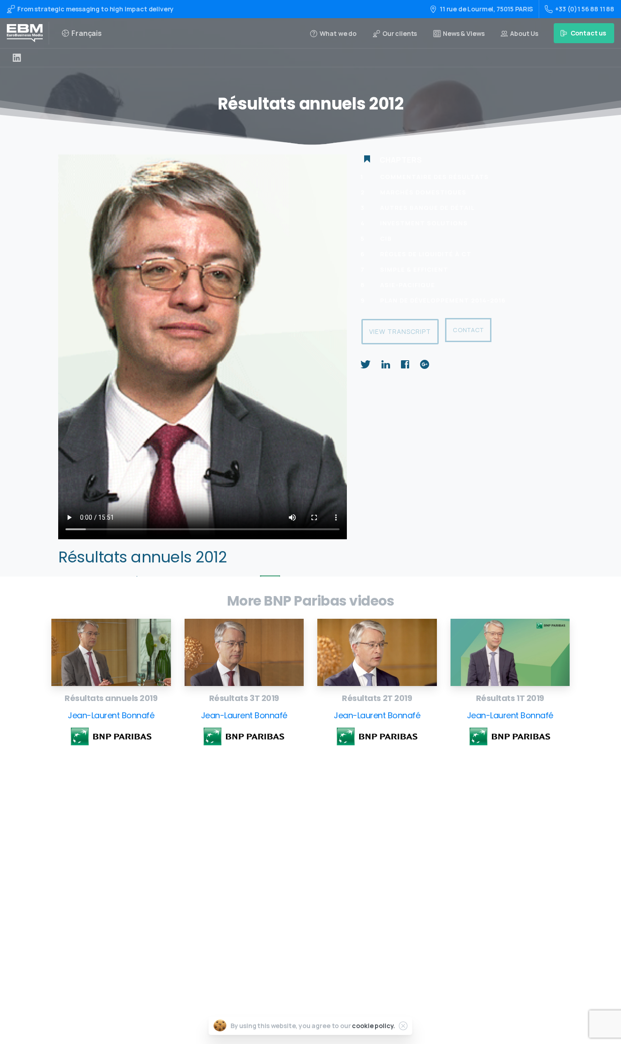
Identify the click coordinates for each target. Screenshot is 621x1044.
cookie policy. (373, 1025)
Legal (282, 936)
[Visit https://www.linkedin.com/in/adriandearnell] (17, 58)
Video (283, 864)
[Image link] (111, 652)
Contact (468, 330)
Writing (286, 835)
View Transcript (400, 331)
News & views (294, 922)
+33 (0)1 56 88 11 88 (584, 9)
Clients (285, 907)
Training (287, 849)
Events (284, 879)
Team (283, 893)
